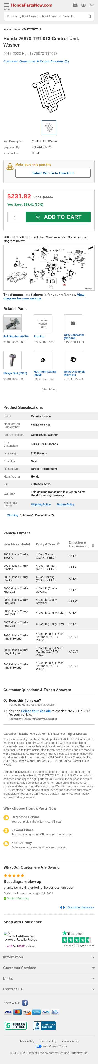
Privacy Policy (70, 1041)
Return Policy (66, 504)
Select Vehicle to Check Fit (53, 173)
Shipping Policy (41, 504)
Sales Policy (26, 1041)
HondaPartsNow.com (16, 771)
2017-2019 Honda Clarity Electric (70, 757)
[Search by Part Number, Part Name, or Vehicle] (89, 16)
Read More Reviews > (80, 907)
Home (7, 29)
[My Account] (83, 5)
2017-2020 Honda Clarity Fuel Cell (25, 761)
